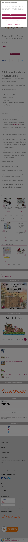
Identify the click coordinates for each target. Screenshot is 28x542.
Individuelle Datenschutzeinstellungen (14, 20)
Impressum (10, 24)
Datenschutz (17, 24)
